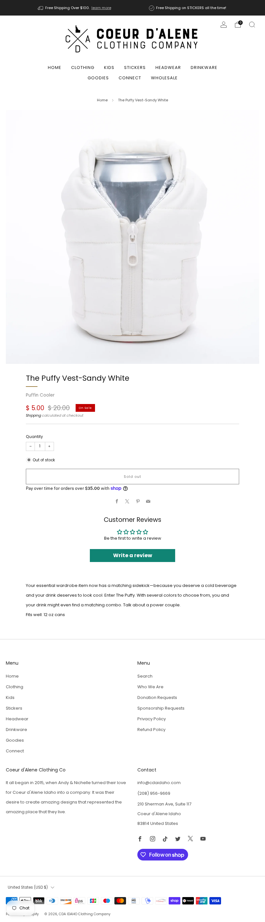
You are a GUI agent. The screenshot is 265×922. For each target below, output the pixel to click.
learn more (101, 7)
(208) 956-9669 (153, 793)
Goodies (98, 78)
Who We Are (150, 687)
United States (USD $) (28, 887)
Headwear (168, 67)
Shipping (33, 415)
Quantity (34, 436)
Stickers (135, 67)
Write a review (132, 555)
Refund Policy (151, 729)
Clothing (82, 67)
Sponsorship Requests (161, 708)
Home (54, 67)
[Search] (252, 24)
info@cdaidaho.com (159, 783)
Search (145, 676)
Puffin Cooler (40, 395)
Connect (130, 78)
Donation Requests (157, 697)
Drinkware (204, 67)
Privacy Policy (151, 719)
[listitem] (75, 8)
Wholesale (164, 78)
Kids (109, 67)
